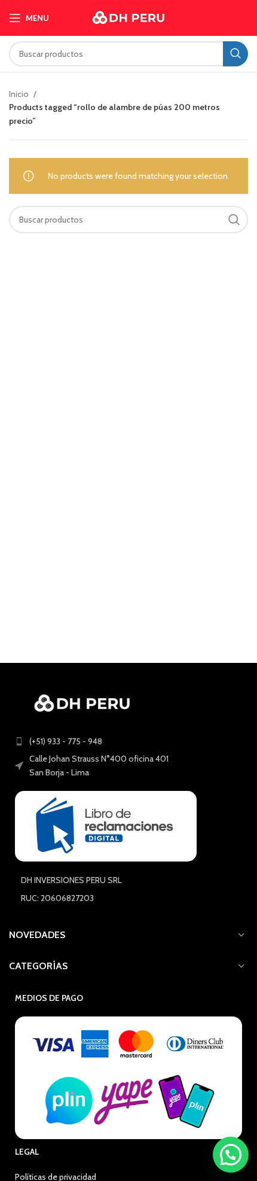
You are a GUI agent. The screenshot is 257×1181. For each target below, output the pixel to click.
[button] (231, 1155)
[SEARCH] (235, 53)
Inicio (19, 94)
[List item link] (128, 741)
